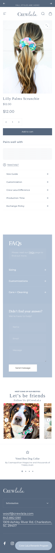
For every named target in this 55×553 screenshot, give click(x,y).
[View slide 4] (33, 471)
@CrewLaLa (34, 400)
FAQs (31, 252)
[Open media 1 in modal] (47, 26)
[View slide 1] (22, 471)
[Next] (51, 3)
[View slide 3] (29, 471)
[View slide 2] (26, 471)
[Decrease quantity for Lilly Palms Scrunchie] (6, 122)
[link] (27, 524)
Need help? (13, 165)
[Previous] (4, 3)
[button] (6, 420)
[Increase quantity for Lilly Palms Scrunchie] (19, 122)
